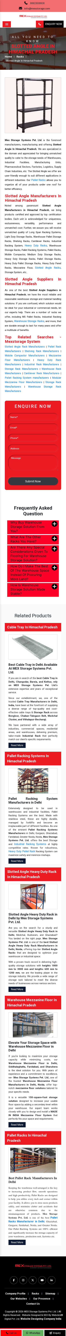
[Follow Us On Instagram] (23, 1280)
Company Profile (15, 1293)
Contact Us (33, 1303)
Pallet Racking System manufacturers (27, 377)
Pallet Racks (38, 180)
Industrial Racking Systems (30, 844)
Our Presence (41, 1298)
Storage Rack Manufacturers (21, 368)
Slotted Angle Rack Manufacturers (25, 346)
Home (8, 56)
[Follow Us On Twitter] (33, 1280)
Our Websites (18, 1298)
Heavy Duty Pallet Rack (21, 851)
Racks (20, 56)
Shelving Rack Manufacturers (42, 351)
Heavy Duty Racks (36, 245)
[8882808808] (40, 24)
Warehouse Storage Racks (29, 321)
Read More (17, 745)
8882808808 (37, 3)
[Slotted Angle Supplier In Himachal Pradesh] (33, 105)
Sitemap (50, 1293)
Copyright (10, 1311)
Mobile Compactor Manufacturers (25, 355)
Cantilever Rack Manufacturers (41, 373)
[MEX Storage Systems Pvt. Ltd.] (33, 1267)
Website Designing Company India (41, 1318)
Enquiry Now (53, 24)
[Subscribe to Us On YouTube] (42, 1280)
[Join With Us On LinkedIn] (52, 1280)
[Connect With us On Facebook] (14, 1280)
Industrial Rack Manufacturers (41, 364)
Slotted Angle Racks (48, 267)
